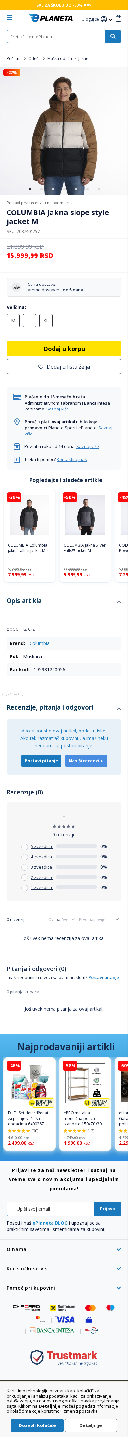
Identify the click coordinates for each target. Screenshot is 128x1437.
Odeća (35, 58)
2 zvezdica (42, 877)
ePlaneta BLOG (50, 1223)
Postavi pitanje (41, 761)
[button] (91, 19)
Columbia (40, 643)
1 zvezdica (42, 887)
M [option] (13, 320)
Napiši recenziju (86, 761)
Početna (15, 58)
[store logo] (51, 18)
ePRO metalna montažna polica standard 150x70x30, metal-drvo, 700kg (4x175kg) (83, 1118)
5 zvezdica (42, 846)
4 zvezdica (42, 857)
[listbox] (64, 322)
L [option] (29, 320)
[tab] (64, 602)
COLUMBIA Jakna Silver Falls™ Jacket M (85, 548)
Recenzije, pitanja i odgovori (50, 707)
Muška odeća (60, 58)
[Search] (113, 36)
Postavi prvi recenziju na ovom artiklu (41, 203)
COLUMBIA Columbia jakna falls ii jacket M (27, 548)
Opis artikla (24, 600)
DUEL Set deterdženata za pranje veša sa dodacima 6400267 (29, 1118)
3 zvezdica (42, 867)
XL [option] (46, 320)
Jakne (83, 58)
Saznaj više (57, 409)
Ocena (54, 919)
